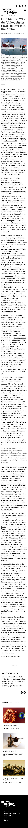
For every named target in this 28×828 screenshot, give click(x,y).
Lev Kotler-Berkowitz (10, 754)
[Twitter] (22, 6)
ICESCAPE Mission (13, 656)
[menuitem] (15, 811)
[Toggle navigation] (24, 11)
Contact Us (8, 816)
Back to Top (14, 666)
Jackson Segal (6, 33)
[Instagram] (25, 6)
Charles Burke (8, 782)
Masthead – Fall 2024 (12, 814)
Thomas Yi (6, 728)
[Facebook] (19, 6)
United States (11, 15)
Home (2, 15)
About (6, 811)
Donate (6, 820)
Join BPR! (7, 818)
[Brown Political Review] (9, 9)
